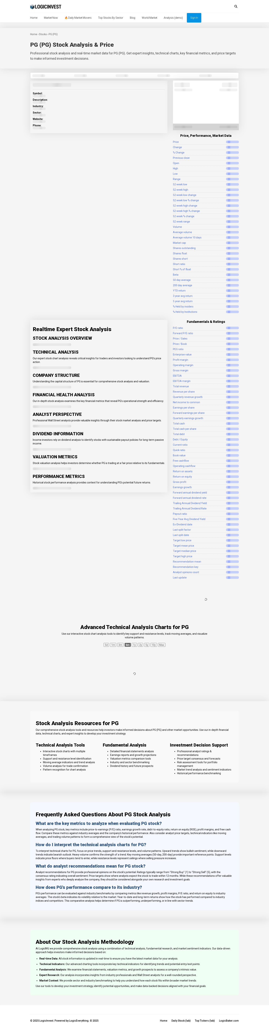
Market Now (51, 17)
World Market (149, 17)
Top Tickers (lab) (205, 1020)
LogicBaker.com (229, 1020)
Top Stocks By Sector (110, 17)
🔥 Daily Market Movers (78, 17)
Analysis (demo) (173, 17)
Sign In (194, 17)
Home (33, 17)
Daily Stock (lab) (181, 1020)
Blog (132, 17)
